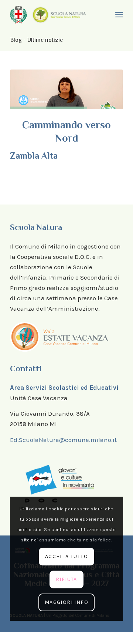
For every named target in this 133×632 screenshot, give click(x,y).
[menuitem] (118, 15)
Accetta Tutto (66, 556)
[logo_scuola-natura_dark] (59, 14)
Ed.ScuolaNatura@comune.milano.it (63, 439)
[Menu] (118, 15)
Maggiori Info (66, 602)
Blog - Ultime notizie (36, 40)
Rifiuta (66, 579)
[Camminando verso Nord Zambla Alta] (66, 89)
